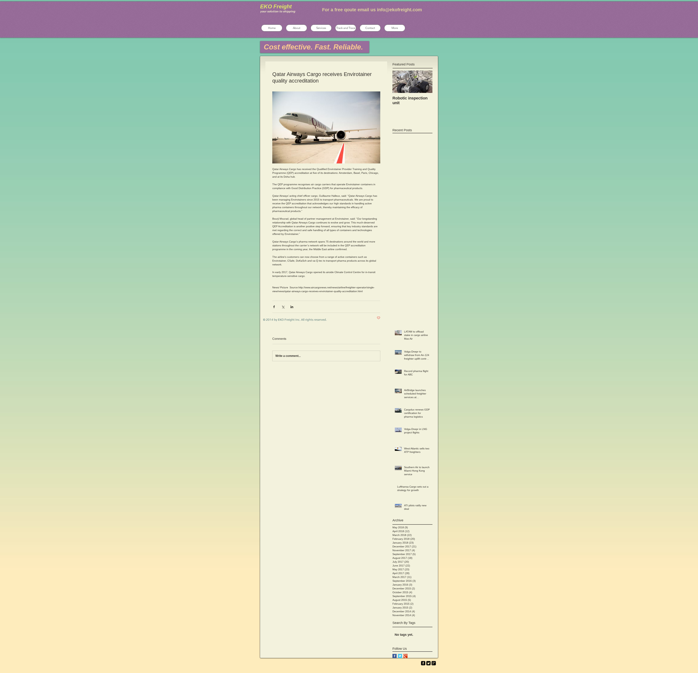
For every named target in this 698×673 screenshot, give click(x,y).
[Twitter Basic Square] (400, 656)
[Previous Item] (398, 82)
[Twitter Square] (428, 663)
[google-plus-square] (434, 663)
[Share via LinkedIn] (292, 307)
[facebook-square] (423, 663)
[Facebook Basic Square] (394, 656)
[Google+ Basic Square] (405, 656)
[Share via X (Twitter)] (283, 307)
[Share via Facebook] (274, 307)
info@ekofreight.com (399, 9)
